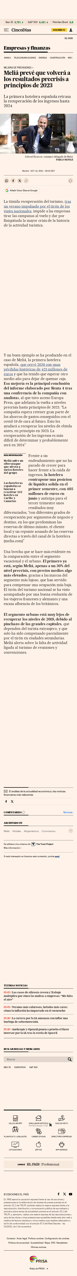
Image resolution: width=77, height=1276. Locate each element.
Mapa (47, 1243)
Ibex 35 (9, 22)
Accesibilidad (37, 1243)
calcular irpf (15, 1123)
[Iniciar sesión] (70, 30)
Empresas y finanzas (27, 48)
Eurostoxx (20, 1067)
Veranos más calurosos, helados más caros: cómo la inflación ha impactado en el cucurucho (36, 1008)
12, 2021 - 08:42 (43, 171)
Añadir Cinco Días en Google (23, 190)
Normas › (68, 812)
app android (61, 1150)
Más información (12, 848)
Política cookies (36, 1238)
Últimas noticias (15, 985)
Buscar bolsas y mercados (22, 1049)
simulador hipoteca (38, 1123)
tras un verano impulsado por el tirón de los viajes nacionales (37, 206)
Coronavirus (48, 831)
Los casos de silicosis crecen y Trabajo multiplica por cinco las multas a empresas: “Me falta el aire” (38, 996)
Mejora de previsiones (18, 67)
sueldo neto (61, 1123)
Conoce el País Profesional (38, 1164)
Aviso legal (22, 1238)
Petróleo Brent (60, 22)
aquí (57, 856)
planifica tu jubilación (15, 1137)
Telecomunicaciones (25, 58)
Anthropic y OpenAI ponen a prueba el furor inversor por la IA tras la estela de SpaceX (36, 1031)
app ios (38, 1150)
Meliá (7, 831)
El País (68, 38)
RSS (53, 1243)
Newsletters (61, 1243)
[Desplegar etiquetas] (70, 830)
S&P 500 (33, 22)
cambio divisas (39, 1137)
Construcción (57, 58)
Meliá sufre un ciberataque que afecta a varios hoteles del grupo (13, 467)
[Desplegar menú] (6, 30)
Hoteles (17, 831)
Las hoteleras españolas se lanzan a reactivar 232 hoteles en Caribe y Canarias (13, 492)
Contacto (11, 1238)
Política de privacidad (18, 1243)
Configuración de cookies (57, 1238)
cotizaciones (15, 1150)
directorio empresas (61, 1137)
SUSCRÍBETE (59, 30)
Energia (43, 58)
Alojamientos (31, 831)
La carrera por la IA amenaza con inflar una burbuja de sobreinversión (36, 1020)
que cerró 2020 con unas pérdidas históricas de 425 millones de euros (35, 369)
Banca (7, 58)
